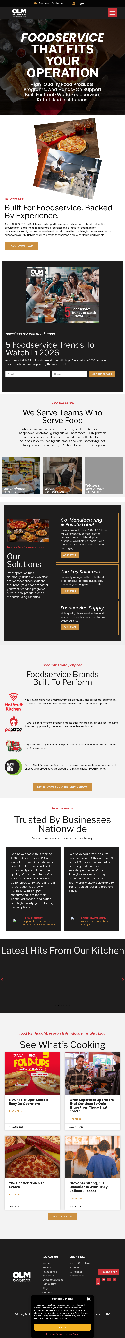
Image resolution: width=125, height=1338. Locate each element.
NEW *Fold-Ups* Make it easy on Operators (28, 1102)
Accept (62, 1327)
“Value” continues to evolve (27, 1185)
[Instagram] (109, 1279)
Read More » (15, 1111)
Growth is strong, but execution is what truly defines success (88, 1187)
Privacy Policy (72, 1334)
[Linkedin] (98, 1279)
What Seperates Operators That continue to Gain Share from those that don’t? (91, 1106)
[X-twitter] (114, 1279)
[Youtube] (98, 1283)
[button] (89, 1298)
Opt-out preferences (54, 1334)
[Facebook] (103, 1279)
